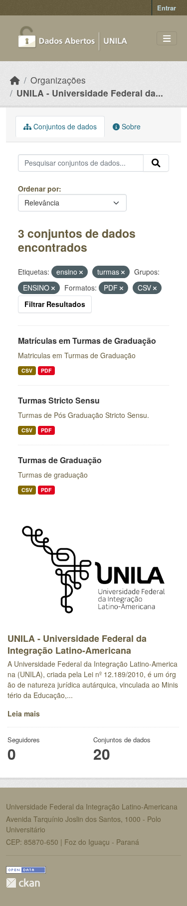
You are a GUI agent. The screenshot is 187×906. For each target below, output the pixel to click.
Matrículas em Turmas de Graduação (87, 340)
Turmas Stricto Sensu (59, 400)
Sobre (130, 126)
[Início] (15, 80)
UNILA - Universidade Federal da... (89, 93)
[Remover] (81, 272)
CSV (26, 370)
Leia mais (23, 713)
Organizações (58, 80)
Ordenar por (38, 189)
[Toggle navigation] (167, 38)
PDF (46, 370)
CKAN (23, 883)
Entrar (166, 7)
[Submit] (156, 163)
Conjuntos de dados (64, 126)
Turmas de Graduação (60, 460)
